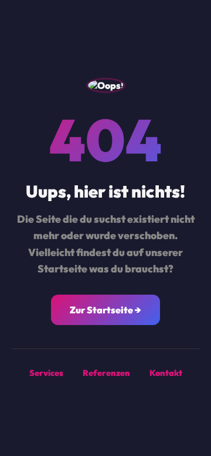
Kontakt (165, 373)
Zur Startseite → (105, 310)
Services (46, 373)
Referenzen (106, 373)
